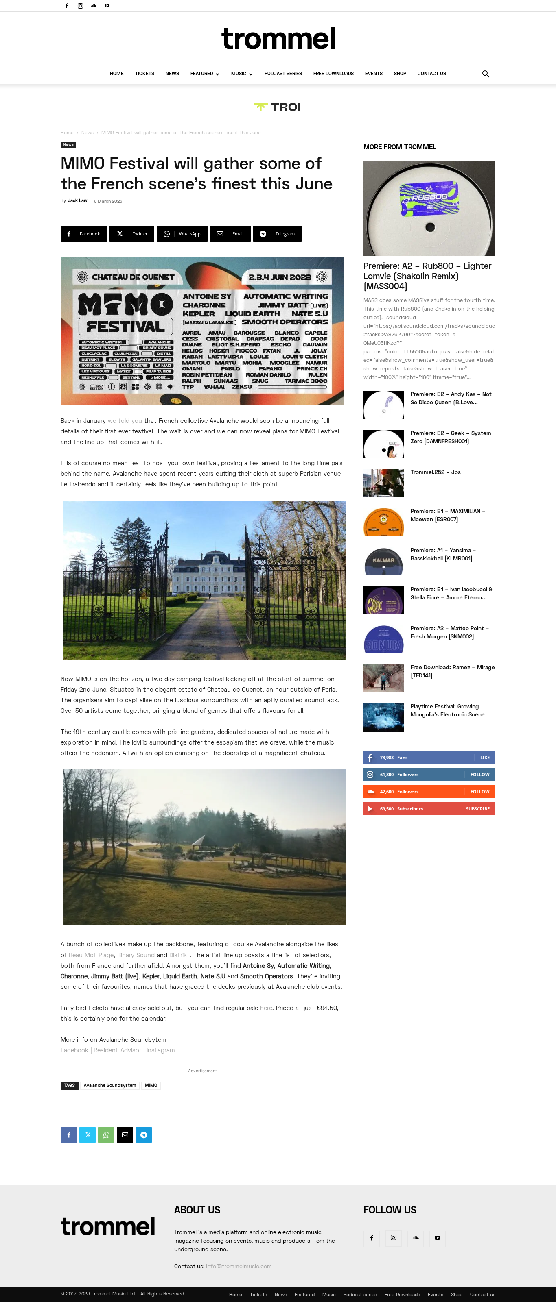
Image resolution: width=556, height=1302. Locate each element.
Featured (201, 74)
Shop (400, 74)
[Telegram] (144, 1135)
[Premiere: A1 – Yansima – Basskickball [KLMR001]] (383, 561)
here (266, 1008)
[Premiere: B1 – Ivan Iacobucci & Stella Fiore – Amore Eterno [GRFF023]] (383, 600)
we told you (125, 421)
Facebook (74, 1051)
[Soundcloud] (94, 5)
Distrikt (179, 955)
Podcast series (283, 74)
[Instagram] (80, 5)
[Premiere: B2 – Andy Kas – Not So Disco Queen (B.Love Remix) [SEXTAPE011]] (383, 405)
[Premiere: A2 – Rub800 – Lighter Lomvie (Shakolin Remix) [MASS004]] (429, 208)
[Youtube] (107, 5)
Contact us (432, 74)
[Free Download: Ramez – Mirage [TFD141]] (383, 678)
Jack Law (77, 201)
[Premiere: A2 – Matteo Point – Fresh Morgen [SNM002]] (383, 639)
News (172, 74)
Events (374, 74)
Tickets (144, 74)
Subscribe (478, 809)
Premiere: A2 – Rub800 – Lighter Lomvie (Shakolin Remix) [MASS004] (427, 277)
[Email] (125, 1135)
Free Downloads (333, 74)
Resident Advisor (117, 1051)
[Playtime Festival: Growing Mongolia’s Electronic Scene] (383, 717)
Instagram (161, 1051)
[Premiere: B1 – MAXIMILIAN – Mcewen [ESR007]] (383, 522)
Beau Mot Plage (91, 955)
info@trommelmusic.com (239, 1266)
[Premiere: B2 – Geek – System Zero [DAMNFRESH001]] (383, 444)
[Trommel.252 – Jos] (383, 483)
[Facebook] (67, 5)
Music (238, 74)
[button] (485, 75)
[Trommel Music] (278, 38)
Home (117, 74)
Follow (480, 774)
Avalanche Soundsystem (110, 1086)
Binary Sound (136, 955)
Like (485, 757)
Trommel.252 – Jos (436, 472)
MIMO (151, 1086)
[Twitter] (87, 1135)
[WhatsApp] (106, 1135)
